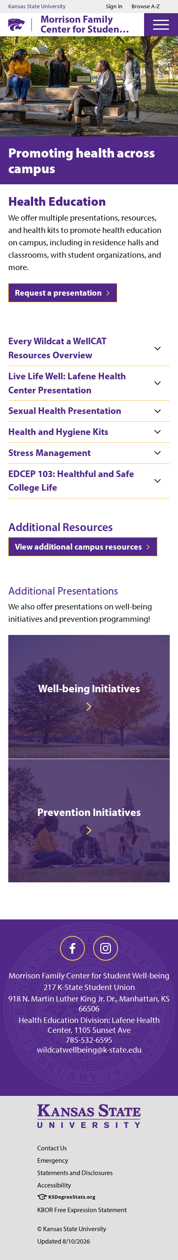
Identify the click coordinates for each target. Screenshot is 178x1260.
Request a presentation (59, 292)
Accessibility (54, 1185)
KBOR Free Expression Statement (82, 1210)
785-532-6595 (89, 1040)
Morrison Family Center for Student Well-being (82, 24)
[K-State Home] (16, 24)
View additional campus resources (79, 546)
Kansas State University (37, 6)
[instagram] (105, 948)
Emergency (52, 1160)
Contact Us (52, 1148)
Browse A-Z (146, 6)
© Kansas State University (71, 1229)
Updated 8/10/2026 (63, 1241)
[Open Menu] (161, 24)
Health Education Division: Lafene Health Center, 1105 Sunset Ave (89, 1025)
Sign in (114, 6)
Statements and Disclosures (75, 1173)
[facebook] (72, 948)
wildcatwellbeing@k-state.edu (89, 1050)
